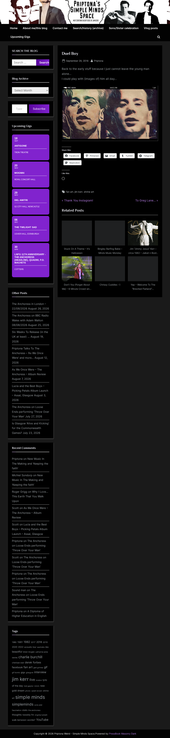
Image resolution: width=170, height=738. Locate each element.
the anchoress (34, 710)
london (39, 680)
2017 (33, 642)
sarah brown (36, 691)
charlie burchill (30, 657)
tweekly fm (28, 714)
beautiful (17, 651)
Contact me (60, 28)
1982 (27, 642)
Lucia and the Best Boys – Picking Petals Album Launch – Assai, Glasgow (30, 390)
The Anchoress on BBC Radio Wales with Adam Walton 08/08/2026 (30, 320)
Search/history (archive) (88, 28)
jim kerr (79, 191)
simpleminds (23, 704)
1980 (14, 642)
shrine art (89, 191)
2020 (14, 647)
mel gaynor (29, 686)
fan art (69, 191)
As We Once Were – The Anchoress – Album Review (30, 512)
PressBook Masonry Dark (122, 733)
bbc (47, 647)
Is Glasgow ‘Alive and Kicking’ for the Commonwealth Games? (30, 428)
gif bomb (16, 673)
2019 (45, 642)
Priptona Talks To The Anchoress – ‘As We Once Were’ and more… (27, 353)
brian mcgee (29, 652)
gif (45, 667)
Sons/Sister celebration (124, 28)
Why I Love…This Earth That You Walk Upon (30, 496)
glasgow (29, 672)
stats (24, 710)
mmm (36, 686)
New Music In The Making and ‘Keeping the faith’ (30, 463)
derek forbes (33, 662)
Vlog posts (151, 28)
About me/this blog (35, 28)
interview (40, 672)
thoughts (17, 714)
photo (28, 691)
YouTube (42, 719)
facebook (17, 667)
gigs (23, 672)
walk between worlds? (23, 720)
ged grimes (38, 668)
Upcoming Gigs (20, 36)
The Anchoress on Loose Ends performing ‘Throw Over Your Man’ (30, 411)
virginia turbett (41, 715)
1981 (20, 642)
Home (13, 28)
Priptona (98, 60)
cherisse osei (18, 662)
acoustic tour (30, 647)
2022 (20, 647)
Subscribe (39, 108)
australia (40, 647)
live (32, 680)
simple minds (30, 697)
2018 (39, 642)
